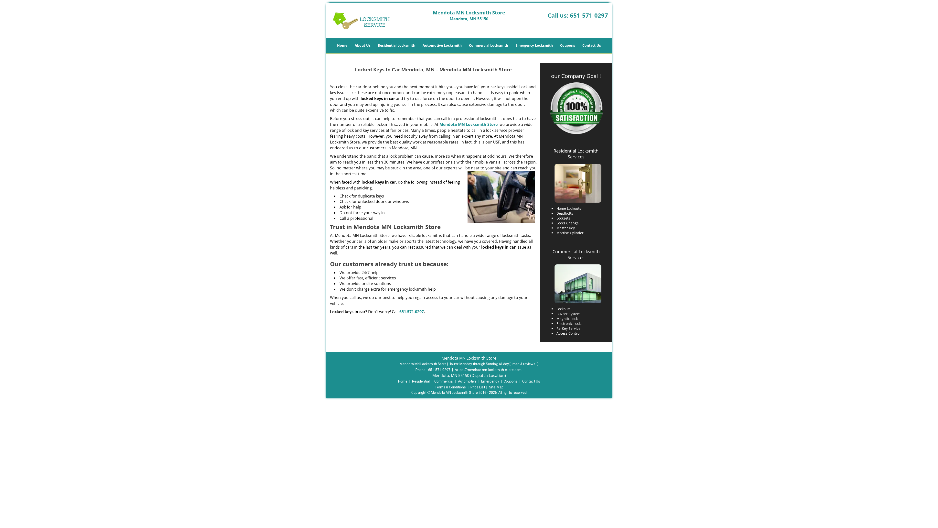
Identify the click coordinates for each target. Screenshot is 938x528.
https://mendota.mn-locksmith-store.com (488, 370)
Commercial (443, 381)
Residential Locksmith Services (576, 154)
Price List (477, 387)
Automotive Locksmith (442, 45)
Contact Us (591, 45)
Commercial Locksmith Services (576, 254)
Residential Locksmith (396, 45)
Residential (421, 381)
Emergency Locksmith (534, 45)
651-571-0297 (589, 15)
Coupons (567, 45)
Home (342, 45)
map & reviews (524, 364)
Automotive (467, 381)
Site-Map (496, 387)
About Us (363, 45)
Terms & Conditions (450, 387)
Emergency (490, 381)
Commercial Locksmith (488, 45)
